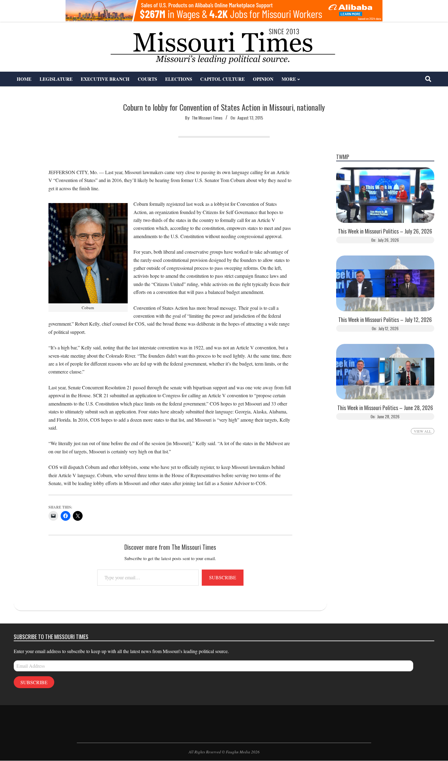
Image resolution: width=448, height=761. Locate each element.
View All (422, 431)
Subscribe (222, 577)
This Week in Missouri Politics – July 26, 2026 (385, 231)
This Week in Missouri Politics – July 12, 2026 (385, 319)
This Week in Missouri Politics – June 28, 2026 (385, 408)
